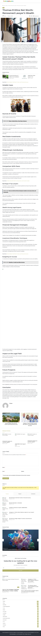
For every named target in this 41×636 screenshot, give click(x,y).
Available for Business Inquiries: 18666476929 (18, 507)
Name (3, 467)
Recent (20, 493)
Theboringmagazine (6, 606)
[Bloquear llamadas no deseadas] (5, 504)
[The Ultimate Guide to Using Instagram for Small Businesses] (24, 587)
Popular (7, 493)
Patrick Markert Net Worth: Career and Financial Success (17, 82)
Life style (4, 611)
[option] (20, 540)
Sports (4, 623)
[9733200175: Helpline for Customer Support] (7, 437)
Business (4, 604)
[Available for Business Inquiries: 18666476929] (5, 509)
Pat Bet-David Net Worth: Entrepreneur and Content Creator (18, 180)
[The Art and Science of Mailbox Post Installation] (5, 77)
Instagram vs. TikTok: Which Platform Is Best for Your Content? (21, 512)
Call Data (4, 613)
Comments (33, 493)
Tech (4, 608)
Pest (4, 626)
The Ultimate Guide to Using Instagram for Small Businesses (33, 586)
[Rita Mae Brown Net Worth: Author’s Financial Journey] (5, 499)
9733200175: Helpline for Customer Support (7, 442)
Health (4, 614)
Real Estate (5, 616)
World (4, 601)
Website (22, 471)
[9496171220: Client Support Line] (24, 77)
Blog (6, 5)
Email (3, 471)
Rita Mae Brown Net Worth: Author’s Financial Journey (20, 497)
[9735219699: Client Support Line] (20, 438)
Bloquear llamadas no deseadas (15, 502)
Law (4, 621)
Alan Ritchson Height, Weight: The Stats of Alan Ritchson (20, 518)
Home (4, 5)
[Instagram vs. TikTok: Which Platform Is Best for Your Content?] (5, 514)
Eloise (10, 403)
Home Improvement (6, 618)
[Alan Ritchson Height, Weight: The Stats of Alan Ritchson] (5, 520)
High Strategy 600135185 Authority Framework (14, 549)
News (4, 609)
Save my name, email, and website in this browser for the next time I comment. (16, 475)
